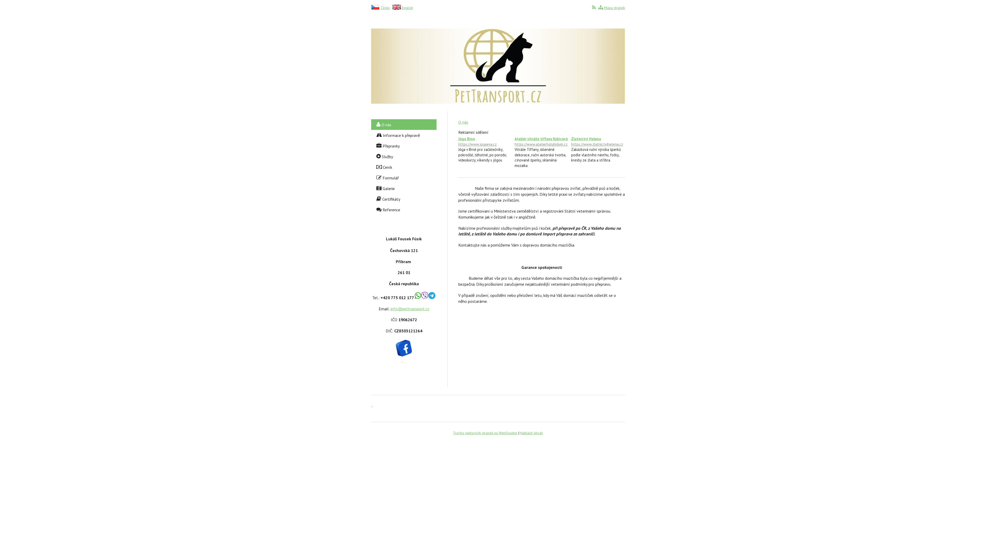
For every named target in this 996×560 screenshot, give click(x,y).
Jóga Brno (477, 141)
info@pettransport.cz (410, 308)
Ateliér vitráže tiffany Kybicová (541, 141)
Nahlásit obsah (531, 433)
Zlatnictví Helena (597, 141)
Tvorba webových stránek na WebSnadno (485, 433)
